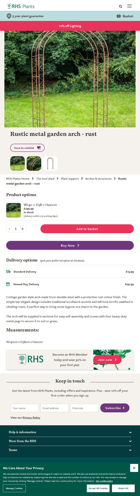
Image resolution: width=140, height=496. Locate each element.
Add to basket (87, 228)
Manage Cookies (14, 488)
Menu (129, 6)
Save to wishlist (24, 148)
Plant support (70, 178)
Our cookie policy (104, 481)
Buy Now (68, 245)
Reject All (123, 488)
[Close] (134, 468)
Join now (105, 359)
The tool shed (45, 178)
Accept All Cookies (98, 488)
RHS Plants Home (18, 178)
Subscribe (113, 408)
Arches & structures (98, 178)
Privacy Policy (31, 417)
